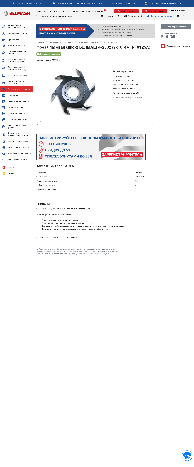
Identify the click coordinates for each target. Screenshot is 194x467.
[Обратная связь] (187, 455)
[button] (37, 125)
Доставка (54, 11)
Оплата (65, 11)
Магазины (41, 11)
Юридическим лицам (92, 11)
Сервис (75, 11)
